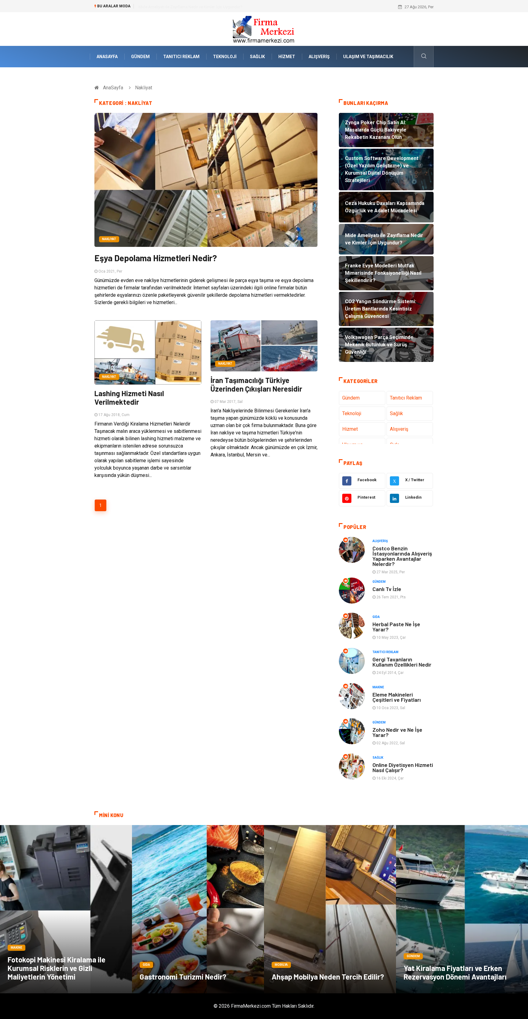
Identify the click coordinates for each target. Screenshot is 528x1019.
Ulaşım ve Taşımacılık (368, 56)
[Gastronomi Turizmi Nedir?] (198, 909)
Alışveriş (319, 56)
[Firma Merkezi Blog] (264, 29)
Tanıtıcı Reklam (181, 56)
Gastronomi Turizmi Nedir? (183, 976)
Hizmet (286, 56)
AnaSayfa (107, 56)
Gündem (140, 56)
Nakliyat (109, 239)
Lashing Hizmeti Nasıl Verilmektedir (129, 397)
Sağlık (257, 56)
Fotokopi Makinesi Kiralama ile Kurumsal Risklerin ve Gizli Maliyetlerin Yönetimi (56, 968)
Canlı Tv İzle (386, 589)
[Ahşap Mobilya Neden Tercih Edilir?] (330, 909)
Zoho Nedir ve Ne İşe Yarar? (397, 732)
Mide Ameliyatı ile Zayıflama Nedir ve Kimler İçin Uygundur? (190, 7)
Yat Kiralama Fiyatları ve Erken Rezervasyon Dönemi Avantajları (455, 972)
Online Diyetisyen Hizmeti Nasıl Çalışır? (402, 767)
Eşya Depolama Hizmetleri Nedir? (155, 258)
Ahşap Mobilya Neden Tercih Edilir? (328, 976)
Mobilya (281, 964)
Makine (378, 687)
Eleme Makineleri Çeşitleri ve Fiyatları (396, 697)
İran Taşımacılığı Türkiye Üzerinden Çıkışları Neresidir (256, 384)
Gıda (376, 617)
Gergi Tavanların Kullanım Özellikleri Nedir (401, 662)
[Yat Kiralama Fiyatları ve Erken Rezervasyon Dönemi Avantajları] (462, 909)
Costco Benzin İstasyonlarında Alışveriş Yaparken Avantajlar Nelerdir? (402, 556)
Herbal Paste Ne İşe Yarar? (396, 627)
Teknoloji (225, 56)
